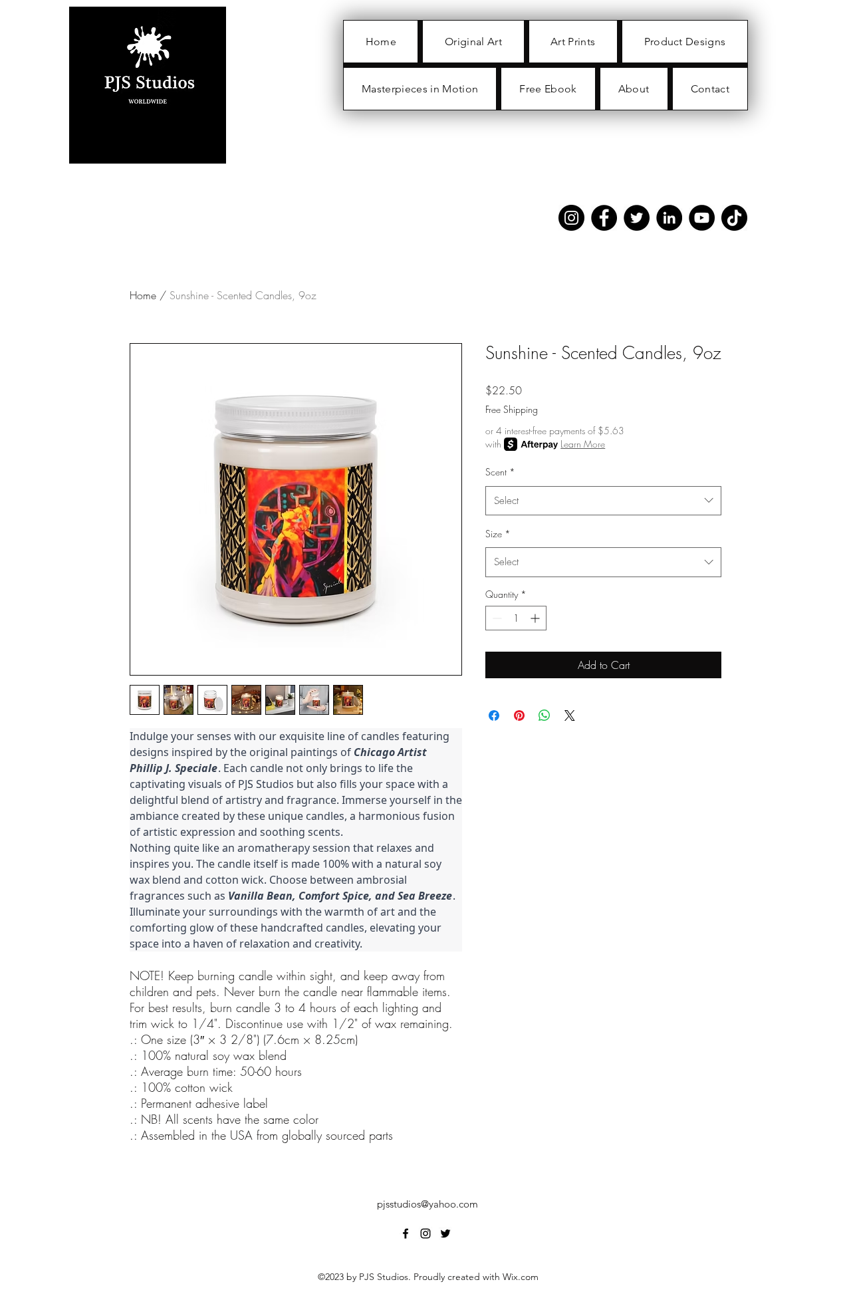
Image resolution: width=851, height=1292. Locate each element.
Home (143, 295)
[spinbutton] (516, 618)
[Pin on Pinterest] (519, 715)
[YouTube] (702, 218)
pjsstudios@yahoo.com (427, 1204)
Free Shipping (511, 409)
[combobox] (603, 500)
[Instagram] (571, 218)
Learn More (582, 444)
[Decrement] (495, 618)
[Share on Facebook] (494, 715)
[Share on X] (570, 715)
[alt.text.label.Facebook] (405, 1233)
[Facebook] (604, 218)
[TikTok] (734, 218)
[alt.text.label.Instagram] (425, 1233)
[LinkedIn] (669, 218)
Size (498, 533)
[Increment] (536, 618)
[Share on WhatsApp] (544, 715)
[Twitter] (637, 218)
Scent (500, 471)
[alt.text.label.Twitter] (445, 1233)
